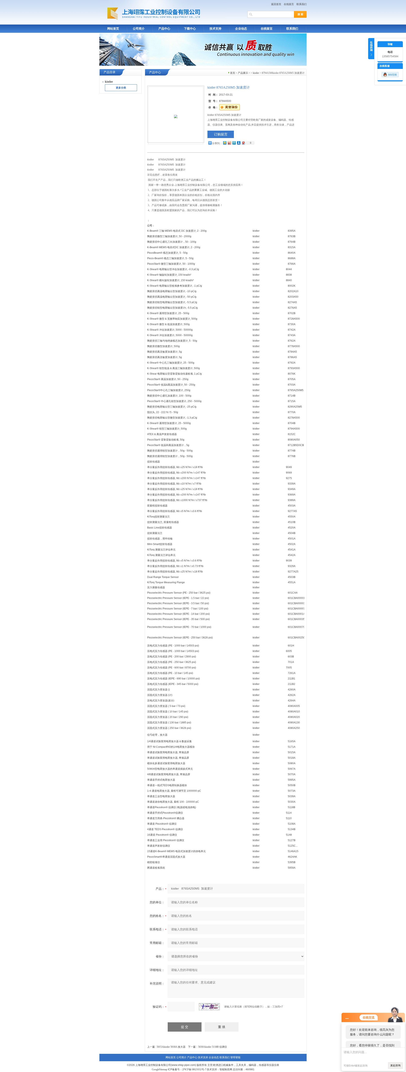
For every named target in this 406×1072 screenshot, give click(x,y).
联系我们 (301, 4)
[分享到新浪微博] (229, 142)
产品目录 (109, 72)
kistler (256, 72)
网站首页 (113, 28)
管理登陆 (235, 1057)
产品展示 (243, 72)
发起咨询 (395, 1065)
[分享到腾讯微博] (234, 142)
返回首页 (276, 4)
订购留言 (221, 134)
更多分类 (121, 87)
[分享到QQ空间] (224, 142)
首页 (232, 72)
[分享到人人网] (238, 142)
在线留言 (289, 4)
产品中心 (164, 28)
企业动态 (241, 28)
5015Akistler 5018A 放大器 (171, 1046)
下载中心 (190, 28)
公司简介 (139, 28)
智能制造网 (225, 1069)
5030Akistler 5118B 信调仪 (212, 1046)
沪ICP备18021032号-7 (194, 1069)
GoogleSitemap (159, 1069)
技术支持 (215, 28)
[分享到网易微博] (243, 142)
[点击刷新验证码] (209, 1006)
